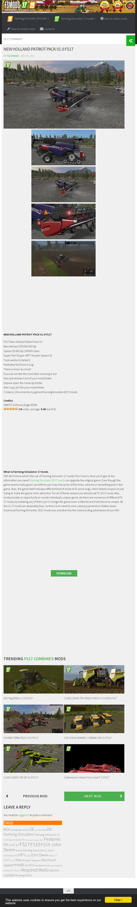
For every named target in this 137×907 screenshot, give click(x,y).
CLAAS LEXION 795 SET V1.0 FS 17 (21, 777)
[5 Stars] (16, 408)
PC (5, 870)
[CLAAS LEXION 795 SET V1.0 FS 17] (34, 758)
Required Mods (34, 870)
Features (52, 839)
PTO (19, 870)
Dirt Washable (41, 830)
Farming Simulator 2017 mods (47, 480)
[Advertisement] (64, 303)
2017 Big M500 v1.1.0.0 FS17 (18, 698)
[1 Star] (5, 408)
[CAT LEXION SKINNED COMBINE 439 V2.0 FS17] (94, 719)
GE (46, 850)
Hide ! (118, 900)
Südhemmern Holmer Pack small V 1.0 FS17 (86, 777)
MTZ (31, 865)
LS (56, 855)
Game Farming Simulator (30, 850)
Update (9, 875)
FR (6, 844)
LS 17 (13, 860)
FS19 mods (13, 55)
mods (19, 865)
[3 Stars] (10, 408)
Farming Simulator (19, 834)
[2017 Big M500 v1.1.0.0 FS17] (34, 679)
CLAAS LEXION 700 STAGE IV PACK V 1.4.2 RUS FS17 (90, 698)
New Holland (56, 865)
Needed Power (42, 865)
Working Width (23, 875)
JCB (28, 855)
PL (12, 870)
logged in (23, 815)
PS (15, 870)
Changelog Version (19, 829)
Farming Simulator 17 (47, 835)
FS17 (25, 844)
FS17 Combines (13, 39)
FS (9, 845)
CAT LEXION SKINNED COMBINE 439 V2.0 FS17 (87, 738)
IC (25, 855)
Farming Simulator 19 (14, 839)
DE (32, 829)
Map (18, 860)
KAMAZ (51, 855)
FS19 (35, 844)
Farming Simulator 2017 (33, 840)
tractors (54, 870)
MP (26, 865)
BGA (7, 829)
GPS (15, 855)
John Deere (39, 855)
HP (20, 855)
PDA (8, 870)
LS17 (7, 860)
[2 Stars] (7, 408)
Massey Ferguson (31, 860)
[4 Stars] (13, 408)
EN (49, 829)
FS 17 (15, 845)
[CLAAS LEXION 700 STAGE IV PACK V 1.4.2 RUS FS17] (94, 679)
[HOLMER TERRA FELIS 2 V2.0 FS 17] (34, 719)
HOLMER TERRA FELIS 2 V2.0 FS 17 (21, 738)
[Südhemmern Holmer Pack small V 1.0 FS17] (94, 758)
